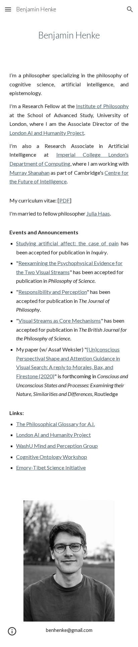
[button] (8, 9)
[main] (69, 35)
